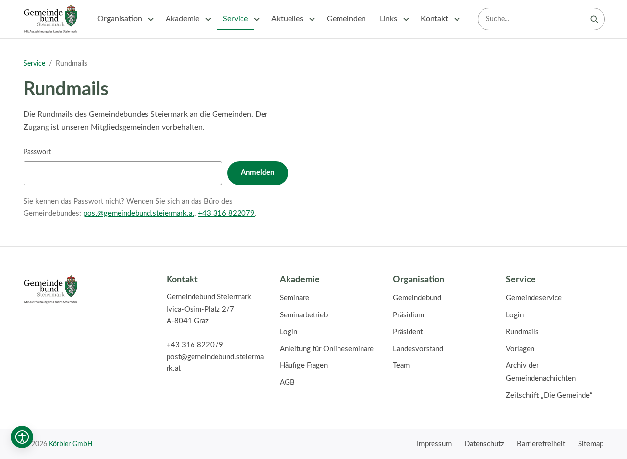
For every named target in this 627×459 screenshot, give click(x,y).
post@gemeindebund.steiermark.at (138, 213)
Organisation (119, 19)
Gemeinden (346, 19)
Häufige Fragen (304, 365)
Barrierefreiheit (541, 444)
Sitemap (590, 444)
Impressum (434, 444)
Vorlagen (520, 349)
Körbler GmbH (71, 444)
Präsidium (408, 315)
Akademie (182, 19)
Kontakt (434, 19)
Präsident (408, 332)
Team (401, 365)
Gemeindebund (417, 298)
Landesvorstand (418, 349)
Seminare (294, 298)
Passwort (37, 152)
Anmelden (257, 172)
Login (288, 332)
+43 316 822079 (226, 213)
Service (235, 19)
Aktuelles (287, 19)
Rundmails (522, 332)
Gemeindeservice (534, 298)
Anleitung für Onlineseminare (327, 349)
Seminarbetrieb (304, 315)
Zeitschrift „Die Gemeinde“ (549, 395)
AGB (287, 382)
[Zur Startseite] (51, 19)
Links (388, 19)
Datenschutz (484, 444)
